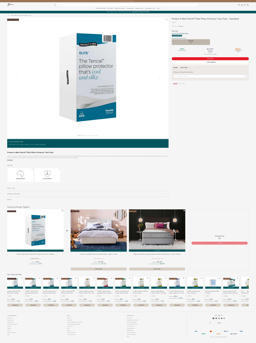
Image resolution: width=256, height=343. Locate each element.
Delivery (175, 67)
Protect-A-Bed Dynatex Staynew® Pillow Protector (104, 292)
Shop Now (132, 1)
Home (8, 15)
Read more (10, 160)
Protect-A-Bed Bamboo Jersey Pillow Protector (122, 292)
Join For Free (43, 144)
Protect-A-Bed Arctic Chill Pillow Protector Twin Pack (176, 292)
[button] (88, 77)
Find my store (183, 67)
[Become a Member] (242, 5)
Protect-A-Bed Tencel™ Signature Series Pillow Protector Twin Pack (31, 292)
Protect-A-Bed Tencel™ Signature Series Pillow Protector (49, 292)
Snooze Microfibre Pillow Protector (212, 292)
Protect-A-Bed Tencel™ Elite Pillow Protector (13, 292)
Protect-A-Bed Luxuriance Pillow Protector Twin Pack (86, 292)
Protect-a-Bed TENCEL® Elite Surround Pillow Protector (68, 292)
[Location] (239, 5)
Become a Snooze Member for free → (179, 38)
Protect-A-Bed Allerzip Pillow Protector (193, 292)
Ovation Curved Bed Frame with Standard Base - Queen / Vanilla (98, 254)
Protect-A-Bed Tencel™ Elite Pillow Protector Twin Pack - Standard (35, 254)
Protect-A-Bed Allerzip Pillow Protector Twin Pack (158, 292)
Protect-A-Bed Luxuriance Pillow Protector (140, 292)
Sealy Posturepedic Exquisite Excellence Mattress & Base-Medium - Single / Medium (157, 254)
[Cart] (248, 5)
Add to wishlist (211, 62)
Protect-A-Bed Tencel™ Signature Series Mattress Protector (230, 292)
